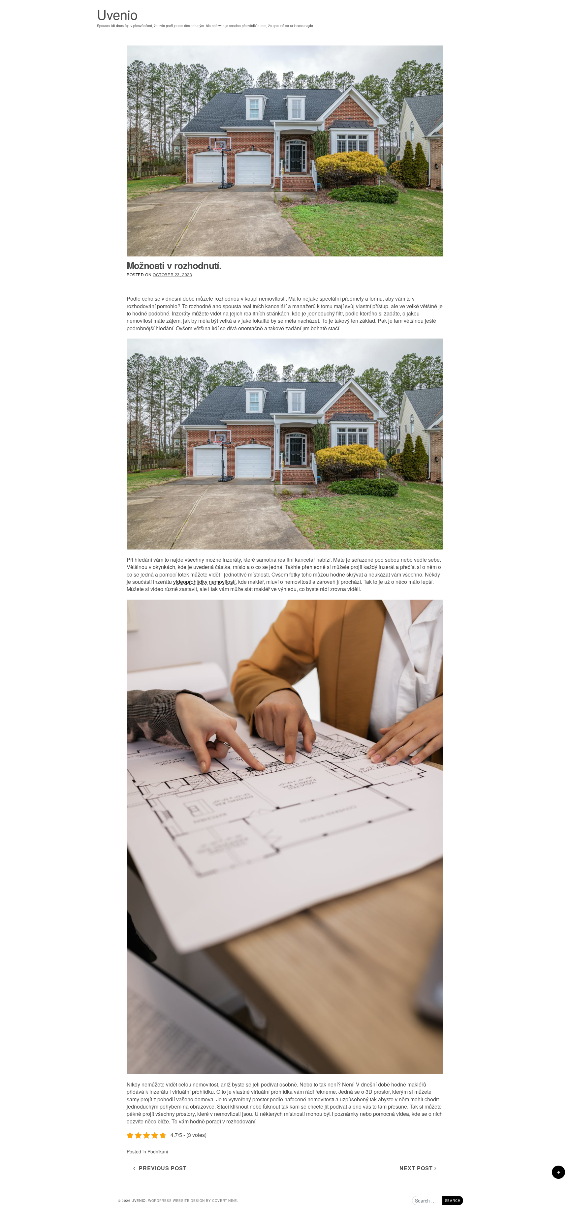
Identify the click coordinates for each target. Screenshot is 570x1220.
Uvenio (117, 14)
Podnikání (157, 1151)
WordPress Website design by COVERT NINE (192, 1200)
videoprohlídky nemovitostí (204, 581)
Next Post (416, 1168)
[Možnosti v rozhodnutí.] (285, 150)
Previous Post (161, 1168)
